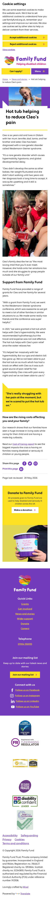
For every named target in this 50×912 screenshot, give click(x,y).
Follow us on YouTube (27, 706)
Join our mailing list (23, 674)
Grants (25, 604)
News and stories (25, 613)
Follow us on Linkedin (27, 701)
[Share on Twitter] (30, 463)
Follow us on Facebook (27, 690)
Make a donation (23, 510)
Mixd (25, 887)
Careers (25, 628)
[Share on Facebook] (24, 463)
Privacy (6, 839)
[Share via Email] (35, 463)
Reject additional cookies (23, 44)
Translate (25, 893)
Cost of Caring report (23, 444)
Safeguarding (29, 835)
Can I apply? (16, 71)
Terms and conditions (15, 843)
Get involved (25, 608)
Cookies (20, 839)
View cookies (8, 49)
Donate (25, 623)
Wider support (25, 618)
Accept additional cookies (23, 37)
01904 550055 (25, 644)
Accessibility (10, 835)
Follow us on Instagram (27, 695)
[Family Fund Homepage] (25, 61)
